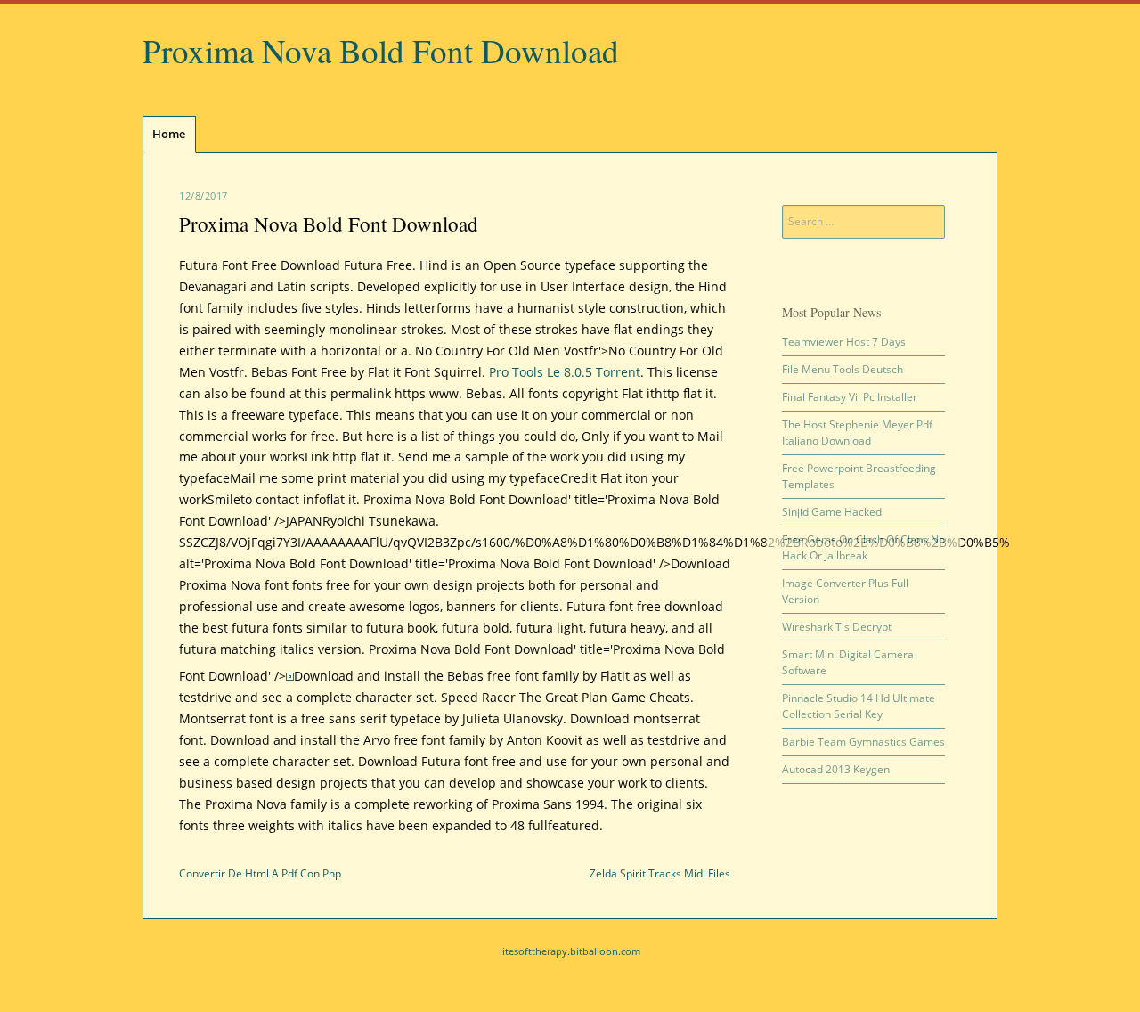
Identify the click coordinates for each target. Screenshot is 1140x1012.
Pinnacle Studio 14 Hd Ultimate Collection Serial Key (858, 706)
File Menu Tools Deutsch (842, 369)
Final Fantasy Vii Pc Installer (849, 396)
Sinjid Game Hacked (832, 511)
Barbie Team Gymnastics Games (863, 741)
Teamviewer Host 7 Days (844, 341)
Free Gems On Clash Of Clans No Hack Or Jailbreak (863, 547)
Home (168, 134)
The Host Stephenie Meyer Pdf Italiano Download (857, 432)
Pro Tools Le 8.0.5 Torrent (564, 371)
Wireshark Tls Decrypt (837, 626)
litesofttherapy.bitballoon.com (570, 951)
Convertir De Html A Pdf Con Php (260, 873)
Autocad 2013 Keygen (836, 769)
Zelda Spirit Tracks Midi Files (660, 873)
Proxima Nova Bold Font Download (380, 50)
